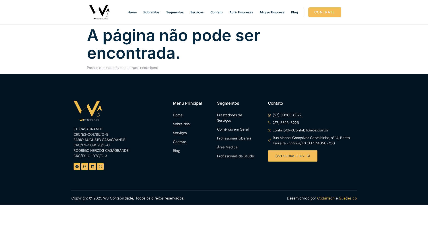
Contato (216, 12)
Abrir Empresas (241, 12)
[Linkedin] (92, 166)
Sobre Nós (151, 12)
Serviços (197, 12)
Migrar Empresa (272, 12)
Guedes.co (348, 198)
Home (132, 12)
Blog (294, 12)
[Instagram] (84, 166)
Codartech (326, 198)
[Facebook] (77, 166)
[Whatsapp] (100, 166)
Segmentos (175, 12)
